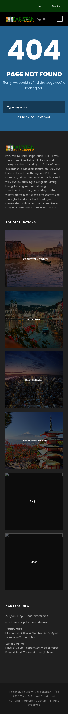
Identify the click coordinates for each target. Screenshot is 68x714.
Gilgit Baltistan (34, 380)
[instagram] (22, 6)
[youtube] (17, 6)
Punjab (34, 501)
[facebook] (6, 6)
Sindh (34, 562)
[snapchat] (28, 6)
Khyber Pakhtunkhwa (34, 440)
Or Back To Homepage (34, 117)
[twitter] (12, 6)
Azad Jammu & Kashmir (34, 258)
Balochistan (34, 319)
